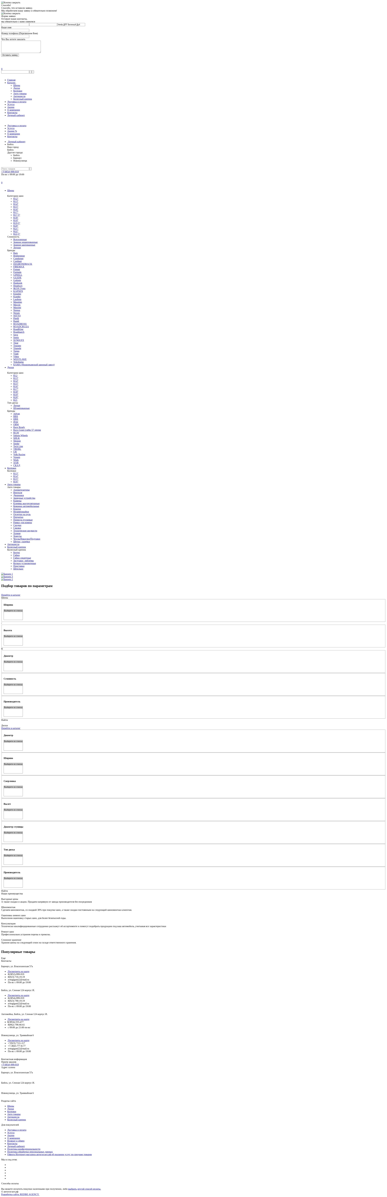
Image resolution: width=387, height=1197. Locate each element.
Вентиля (17, 492)
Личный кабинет (16, 115)
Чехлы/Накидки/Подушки (26, 539)
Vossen (16, 457)
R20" (15, 397)
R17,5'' (16, 215)
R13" (15, 473)
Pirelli (16, 318)
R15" (15, 479)
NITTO (17, 315)
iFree (15, 422)
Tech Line (18, 446)
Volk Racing (19, 454)
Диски (16, 88)
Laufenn (17, 299)
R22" (15, 231)
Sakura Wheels (20, 435)
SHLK (16, 438)
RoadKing (18, 329)
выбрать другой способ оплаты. (84, 1189)
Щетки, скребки (21, 541)
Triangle (17, 348)
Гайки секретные (22, 558)
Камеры (17, 500)
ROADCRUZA (21, 326)
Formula (17, 272)
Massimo (17, 302)
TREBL (17, 449)
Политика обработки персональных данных (30, 1151)
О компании (13, 110)
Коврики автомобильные (26, 506)
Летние (17, 247)
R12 (15, 375)
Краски (17, 509)
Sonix (16, 337)
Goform (17, 280)
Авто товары (20, 93)
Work (16, 460)
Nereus (16, 310)
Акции (10, 107)
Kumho (17, 296)
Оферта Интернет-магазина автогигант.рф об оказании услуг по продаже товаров (49, 1154)
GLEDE (17, 277)
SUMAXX (18, 340)
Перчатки (18, 517)
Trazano (17, 345)
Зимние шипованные (24, 245)
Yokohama (18, 362)
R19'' (15, 220)
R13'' (15, 201)
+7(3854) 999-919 (10, 171)
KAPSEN (18, 291)
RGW (16, 432)
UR (15, 451)
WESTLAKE (20, 359)
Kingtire (17, 294)
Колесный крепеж (22, 99)
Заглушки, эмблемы (23, 560)
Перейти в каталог (10, 595)
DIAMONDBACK (22, 264)
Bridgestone (19, 255)
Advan (16, 413)
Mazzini (17, 307)
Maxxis (16, 304)
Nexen (16, 313)
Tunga (16, 351)
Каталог (11, 82)
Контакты (12, 112)
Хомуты (17, 536)
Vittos (16, 356)
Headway (18, 285)
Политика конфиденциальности (23, 1149)
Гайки (16, 555)
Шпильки (18, 569)
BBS (15, 416)
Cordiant (17, 261)
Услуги (11, 104)
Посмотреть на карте (18, 971)
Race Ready (19, 427)
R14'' (15, 204)
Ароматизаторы (21, 490)
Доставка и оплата (16, 101)
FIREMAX (18, 266)
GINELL (17, 275)
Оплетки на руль (22, 514)
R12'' (15, 198)
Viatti (15, 353)
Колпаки (17, 91)
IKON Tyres (19, 288)
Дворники (18, 495)
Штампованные (21, 408)
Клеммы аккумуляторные (26, 503)
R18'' (15, 217)
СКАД (16, 465)
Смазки (17, 528)
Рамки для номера (22, 522)
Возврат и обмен (15, 1141)
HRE (15, 419)
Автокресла (19, 96)
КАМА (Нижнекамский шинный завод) (34, 364)
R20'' (15, 226)
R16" (15, 481)
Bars (15, 253)
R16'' (15, 209)
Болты (16, 552)
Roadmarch (18, 332)
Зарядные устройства (24, 498)
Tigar (15, 343)
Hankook (17, 283)
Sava (15, 334)
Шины (16, 85)
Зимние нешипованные (25, 242)
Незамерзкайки (21, 511)
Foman (16, 269)
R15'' (15, 206)
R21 (15, 400)
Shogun (17, 441)
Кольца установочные (24, 563)
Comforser (18, 258)
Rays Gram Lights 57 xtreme (27, 430)
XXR (16, 462)
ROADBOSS (20, 324)
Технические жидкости (25, 530)
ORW (16, 424)
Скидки (17, 525)
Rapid (16, 321)
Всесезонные (20, 239)
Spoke (16, 443)
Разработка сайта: (20, 1194)
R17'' (15, 212)
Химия (16, 533)
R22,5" (16, 234)
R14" (15, 476)
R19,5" (16, 223)
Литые (16, 405)
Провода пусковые (23, 520)
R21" (15, 228)
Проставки (18, 566)
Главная (11, 80)
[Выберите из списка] (13, 611)
